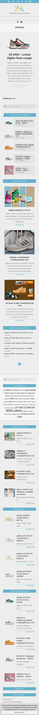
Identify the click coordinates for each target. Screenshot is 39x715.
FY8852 (32, 399)
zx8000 (17, 410)
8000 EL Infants (12, 390)
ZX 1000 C (12, 408)
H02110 (33, 401)
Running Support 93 (24, 404)
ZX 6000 (28, 407)
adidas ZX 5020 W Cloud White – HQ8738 (24, 538)
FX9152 (20, 399)
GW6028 (20, 401)
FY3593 (24, 399)
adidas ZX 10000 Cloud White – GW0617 (23, 573)
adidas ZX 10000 (26, 393)
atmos (7, 396)
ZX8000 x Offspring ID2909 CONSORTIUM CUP (24, 134)
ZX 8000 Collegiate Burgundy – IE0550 (23, 158)
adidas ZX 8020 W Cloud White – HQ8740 (24, 556)
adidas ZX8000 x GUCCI (19, 210)
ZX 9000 (24, 414)
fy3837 (28, 399)
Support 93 (33, 404)
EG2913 (28, 396)
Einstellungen (19, 712)
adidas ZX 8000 (15, 393)
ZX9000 (29, 414)
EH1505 (32, 396)
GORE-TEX (6, 401)
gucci (11, 401)
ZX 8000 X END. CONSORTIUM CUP (20, 304)
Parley (17, 404)
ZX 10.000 (6, 408)
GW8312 (25, 401)
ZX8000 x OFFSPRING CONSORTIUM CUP (20, 258)
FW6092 (6, 399)
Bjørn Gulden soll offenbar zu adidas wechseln (24, 491)
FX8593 (16, 399)
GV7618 (16, 401)
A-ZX (23, 390)
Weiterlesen (19, 85)
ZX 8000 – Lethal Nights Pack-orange (19, 56)
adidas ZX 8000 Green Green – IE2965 (24, 122)
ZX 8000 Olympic (16, 414)
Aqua (33, 393)
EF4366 (20, 396)
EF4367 (24, 396)
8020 (20, 390)
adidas (27, 390)
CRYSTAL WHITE (14, 396)
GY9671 (29, 401)
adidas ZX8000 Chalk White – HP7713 (23, 517)
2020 (4, 390)
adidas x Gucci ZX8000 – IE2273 (22, 169)
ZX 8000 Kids (25, 411)
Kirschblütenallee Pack (9, 404)
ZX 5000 (19, 407)
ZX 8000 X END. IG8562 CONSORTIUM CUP (25, 146)
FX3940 (11, 398)
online (9, 98)
